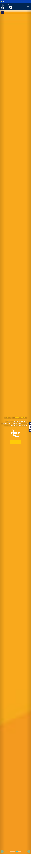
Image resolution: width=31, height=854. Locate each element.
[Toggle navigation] (28, 5)
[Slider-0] (11, 851)
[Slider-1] (14, 851)
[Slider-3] (19, 851)
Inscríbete (15, 442)
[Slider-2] (17, 851)
